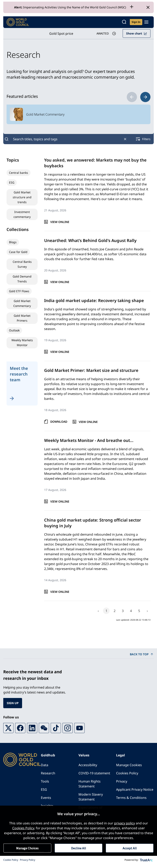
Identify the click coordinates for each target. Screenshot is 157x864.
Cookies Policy (127, 773)
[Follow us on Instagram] (68, 728)
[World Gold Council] (18, 22)
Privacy (121, 781)
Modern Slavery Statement (90, 797)
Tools (45, 781)
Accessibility (87, 765)
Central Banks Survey (22, 264)
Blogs (13, 242)
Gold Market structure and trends (22, 197)
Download (58, 422)
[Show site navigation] (146, 22)
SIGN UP (13, 703)
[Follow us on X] (8, 728)
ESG (11, 182)
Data (44, 765)
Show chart (134, 33)
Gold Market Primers (22, 318)
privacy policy (124, 823)
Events (46, 797)
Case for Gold (18, 252)
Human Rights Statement (89, 783)
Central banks (18, 173)
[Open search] (124, 22)
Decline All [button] (78, 848)
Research (48, 773)
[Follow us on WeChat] (44, 728)
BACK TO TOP (139, 654)
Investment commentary (22, 214)
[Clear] (125, 139)
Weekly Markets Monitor (22, 342)
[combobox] (65, 139)
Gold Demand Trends (22, 278)
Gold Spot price (61, 33)
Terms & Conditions (131, 797)
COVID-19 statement (94, 773)
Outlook (14, 330)
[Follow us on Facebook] (20, 728)
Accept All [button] (130, 848)
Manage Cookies (129, 765)
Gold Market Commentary (22, 303)
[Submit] (6, 139)
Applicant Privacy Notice (134, 789)
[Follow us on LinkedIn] (32, 728)
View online (59, 222)
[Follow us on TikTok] (56, 728)
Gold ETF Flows (19, 291)
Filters (146, 139)
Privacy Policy (27, 860)
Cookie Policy (10, 860)
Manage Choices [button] (27, 848)
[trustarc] (146, 860)
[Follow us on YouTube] (79, 728)
